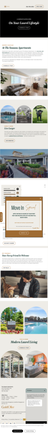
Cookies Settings (30, 431)
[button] (24, 233)
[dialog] (24, 217)
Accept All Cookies (17, 431)
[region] (24, 429)
